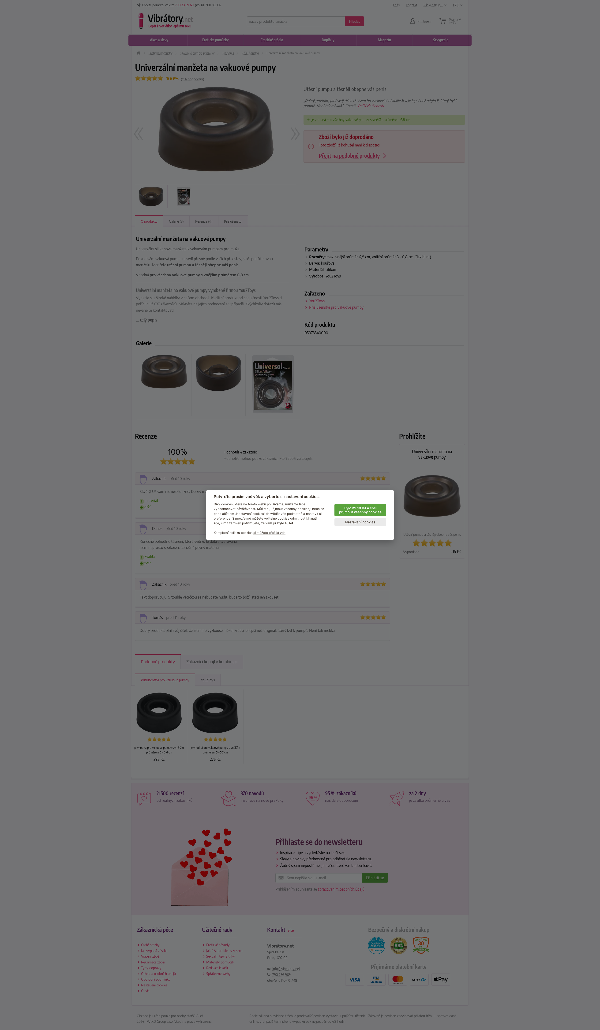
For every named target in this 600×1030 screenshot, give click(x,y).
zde (216, 523)
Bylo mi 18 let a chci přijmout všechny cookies (360, 510)
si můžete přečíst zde (269, 533)
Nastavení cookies (360, 522)
